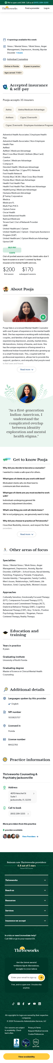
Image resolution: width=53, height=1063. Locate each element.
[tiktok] (13, 1003)
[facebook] (24, 1003)
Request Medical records (38, 1031)
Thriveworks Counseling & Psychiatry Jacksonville (20, 775)
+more (19, 52)
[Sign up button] (41, 977)
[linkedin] (39, 1003)
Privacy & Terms (34, 1028)
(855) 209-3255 (41, 2)
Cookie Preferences (36, 1034)
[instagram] (18, 1003)
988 (11, 938)
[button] (26, 531)
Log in (46, 8)
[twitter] (29, 1003)
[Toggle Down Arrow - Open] (45, 880)
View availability (26, 1056)
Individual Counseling (17, 59)
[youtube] (34, 1003)
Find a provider (32, 8)
